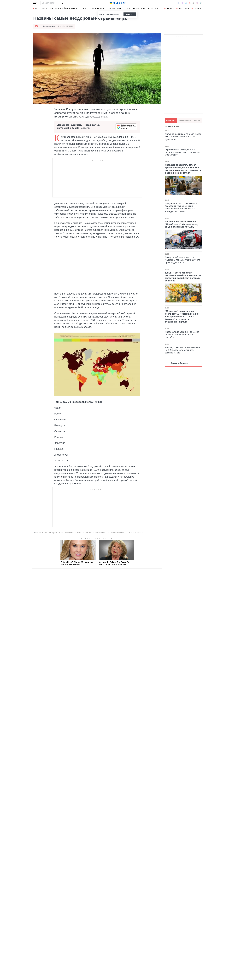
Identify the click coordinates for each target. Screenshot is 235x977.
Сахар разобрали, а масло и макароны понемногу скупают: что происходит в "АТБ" (182, 260)
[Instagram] (197, 3)
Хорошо (129, 14)
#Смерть (43, 532)
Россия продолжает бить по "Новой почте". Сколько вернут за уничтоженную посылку (182, 224)
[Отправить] (62, 3)
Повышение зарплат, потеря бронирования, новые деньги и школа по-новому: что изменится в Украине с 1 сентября (183, 169)
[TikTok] (200, 3)
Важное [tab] (197, 120)
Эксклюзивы (115, 8)
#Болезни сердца (135, 532)
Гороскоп (184, 8)
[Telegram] (186, 3)
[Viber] (182, 3)
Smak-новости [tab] (184, 120)
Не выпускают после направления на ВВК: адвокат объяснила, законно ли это (182, 350)
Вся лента (170, 126)
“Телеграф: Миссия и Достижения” (142, 8)
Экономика (199, 8)
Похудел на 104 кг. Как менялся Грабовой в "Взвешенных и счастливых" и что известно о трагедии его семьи (181, 207)
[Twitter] (193, 3)
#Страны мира (56, 532)
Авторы (170, 8)
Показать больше (179, 363)
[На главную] (117, 3)
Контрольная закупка (93, 8)
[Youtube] (190, 3)
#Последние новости (116, 532)
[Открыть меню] (35, 3)
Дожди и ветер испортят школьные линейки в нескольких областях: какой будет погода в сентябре (183, 277)
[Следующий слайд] (203, 8)
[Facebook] (178, 3)
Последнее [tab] (171, 120)
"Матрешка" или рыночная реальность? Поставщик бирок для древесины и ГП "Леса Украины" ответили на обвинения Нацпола (182, 316)
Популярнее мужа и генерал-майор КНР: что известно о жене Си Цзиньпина (183, 136)
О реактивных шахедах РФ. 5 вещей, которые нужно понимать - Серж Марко (182, 152)
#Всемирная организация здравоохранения (85, 532)
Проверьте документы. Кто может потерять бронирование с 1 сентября (182, 334)
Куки (116, 14)
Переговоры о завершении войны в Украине (56, 8)
